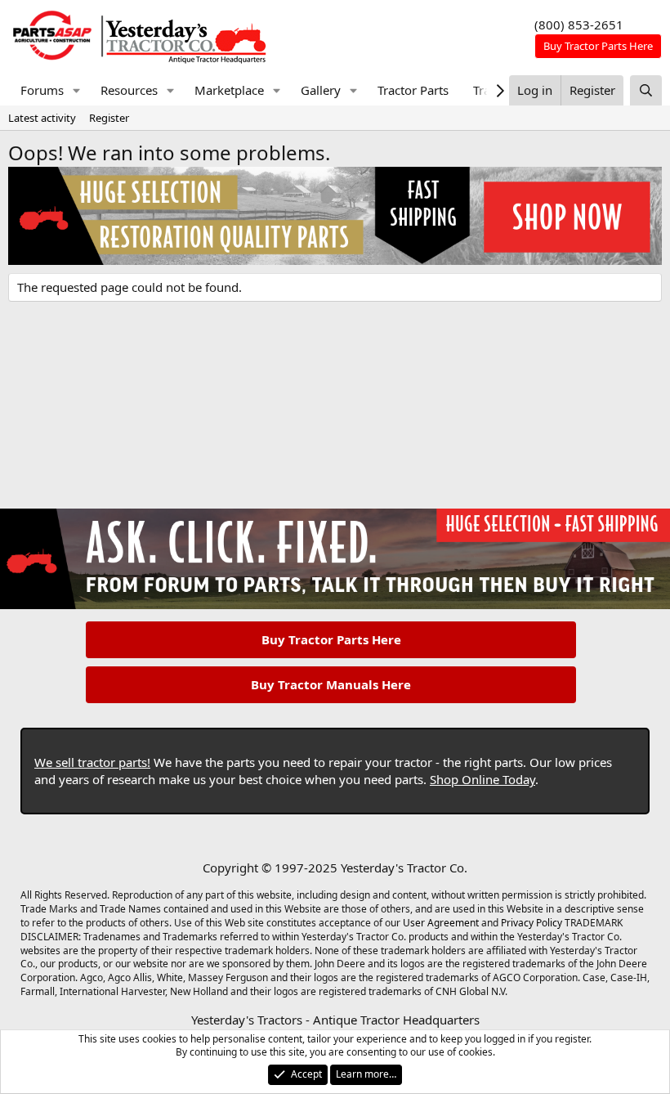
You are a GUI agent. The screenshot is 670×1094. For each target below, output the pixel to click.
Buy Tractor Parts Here (331, 639)
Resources (129, 90)
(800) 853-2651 (578, 24)
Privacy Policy (531, 923)
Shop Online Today (482, 779)
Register (109, 117)
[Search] (646, 90)
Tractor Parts (413, 90)
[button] (76, 90)
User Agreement (441, 923)
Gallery (321, 90)
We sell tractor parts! (92, 762)
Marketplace (229, 90)
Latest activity (42, 117)
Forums (42, 90)
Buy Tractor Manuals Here (331, 684)
